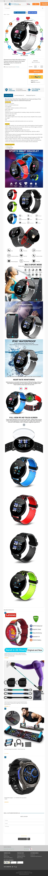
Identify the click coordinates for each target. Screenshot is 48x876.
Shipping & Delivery (21, 856)
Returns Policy (20, 857)
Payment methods (21, 854)
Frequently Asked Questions (36, 856)
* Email (6, 823)
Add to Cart (36, 71)
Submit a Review (22, 839)
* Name (6, 820)
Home (5, 14)
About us (5, 854)
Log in (12, 1)
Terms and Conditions (8, 857)
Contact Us (32, 854)
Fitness (8, 14)
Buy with (32, 76)
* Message (7, 826)
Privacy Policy (6, 856)
